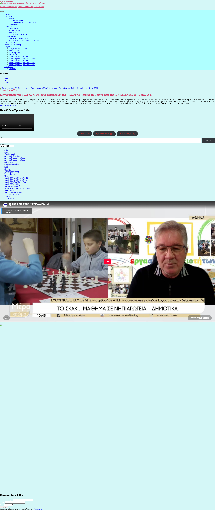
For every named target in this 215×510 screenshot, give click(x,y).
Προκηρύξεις (13, 28)
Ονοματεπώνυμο (6, 500)
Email (2, 502)
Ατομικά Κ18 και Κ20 (12, 156)
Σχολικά (7, 196)
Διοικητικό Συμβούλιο (17, 20)
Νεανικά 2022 (14, 55)
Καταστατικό (13, 24)
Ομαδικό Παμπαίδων (12, 184)
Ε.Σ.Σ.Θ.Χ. (8, 16)
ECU (6, 150)
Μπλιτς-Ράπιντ (9, 174)
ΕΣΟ (6, 166)
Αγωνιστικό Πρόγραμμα (104, 134)
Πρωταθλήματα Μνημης (13, 192)
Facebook (12, 69)
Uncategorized (9, 154)
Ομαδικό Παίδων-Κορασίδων (15, 182)
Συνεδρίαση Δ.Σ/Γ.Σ (11, 194)
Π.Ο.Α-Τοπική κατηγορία (18, 34)
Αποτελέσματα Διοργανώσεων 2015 (22, 65)
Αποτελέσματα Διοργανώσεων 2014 (22, 63)
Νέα (6, 176)
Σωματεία (12, 18)
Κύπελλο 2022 (14, 51)
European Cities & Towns (18, 49)
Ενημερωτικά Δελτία (11, 164)
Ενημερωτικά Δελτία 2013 (18, 57)
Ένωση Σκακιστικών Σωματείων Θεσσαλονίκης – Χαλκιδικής (22, 7)
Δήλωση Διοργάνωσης (127, 134)
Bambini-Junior (14, 30)
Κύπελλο (12, 32)
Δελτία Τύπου (9, 162)
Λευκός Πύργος (10, 36)
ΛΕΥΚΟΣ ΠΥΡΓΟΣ (11, 172)
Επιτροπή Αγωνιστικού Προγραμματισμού (24, 22)
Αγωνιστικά (8, 26)
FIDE (6, 152)
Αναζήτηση (4, 137)
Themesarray (38, 509)
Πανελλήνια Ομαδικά (12, 186)
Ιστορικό (3, 144)
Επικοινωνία (8, 67)
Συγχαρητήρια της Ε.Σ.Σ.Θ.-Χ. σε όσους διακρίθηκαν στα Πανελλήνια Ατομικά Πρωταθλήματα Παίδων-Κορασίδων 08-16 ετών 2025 (76, 94)
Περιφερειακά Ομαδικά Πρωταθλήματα (18, 188)
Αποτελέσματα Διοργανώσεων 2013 (22, 59)
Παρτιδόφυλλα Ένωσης (12, 45)
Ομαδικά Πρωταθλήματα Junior (15, 180)
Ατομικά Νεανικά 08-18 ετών (15, 160)
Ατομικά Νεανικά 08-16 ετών (10, 90)
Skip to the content (6, 1)
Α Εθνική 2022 (14, 53)
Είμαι (2, 504)
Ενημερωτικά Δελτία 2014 (18, 61)
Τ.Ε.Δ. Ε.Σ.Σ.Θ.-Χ (11, 42)
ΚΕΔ (6, 168)
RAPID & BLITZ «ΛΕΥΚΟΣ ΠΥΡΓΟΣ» (24, 40)
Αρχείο (7, 47)
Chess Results (85, 134)
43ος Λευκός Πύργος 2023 (18, 38)
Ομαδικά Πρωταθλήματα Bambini (16, 178)
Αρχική (7, 14)
